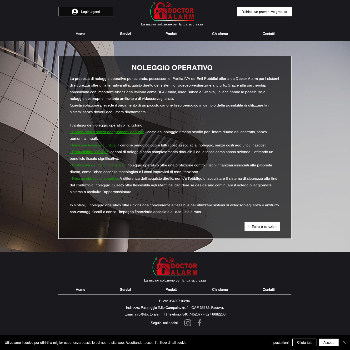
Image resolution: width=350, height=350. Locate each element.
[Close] (344, 342)
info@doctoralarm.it (150, 314)
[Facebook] (199, 322)
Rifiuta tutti (304, 342)
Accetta (329, 342)
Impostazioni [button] (279, 342)
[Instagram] (187, 322)
